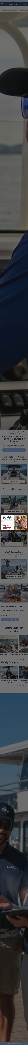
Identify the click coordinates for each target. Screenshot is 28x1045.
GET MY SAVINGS (7, 528)
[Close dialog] (26, 515)
